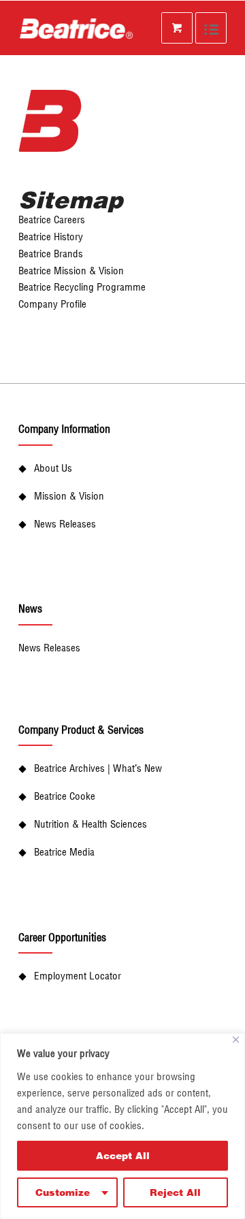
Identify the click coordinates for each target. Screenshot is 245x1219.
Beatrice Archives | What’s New (98, 768)
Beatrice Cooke (64, 796)
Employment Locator (77, 975)
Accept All (123, 1155)
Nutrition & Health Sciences (90, 823)
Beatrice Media (64, 851)
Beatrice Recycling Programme (82, 286)
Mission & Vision (69, 495)
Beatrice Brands (50, 253)
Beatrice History (50, 236)
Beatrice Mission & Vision (71, 270)
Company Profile (52, 303)
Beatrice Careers (51, 219)
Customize (62, 1192)
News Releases (65, 523)
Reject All (175, 1192)
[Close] (236, 1040)
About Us (53, 467)
